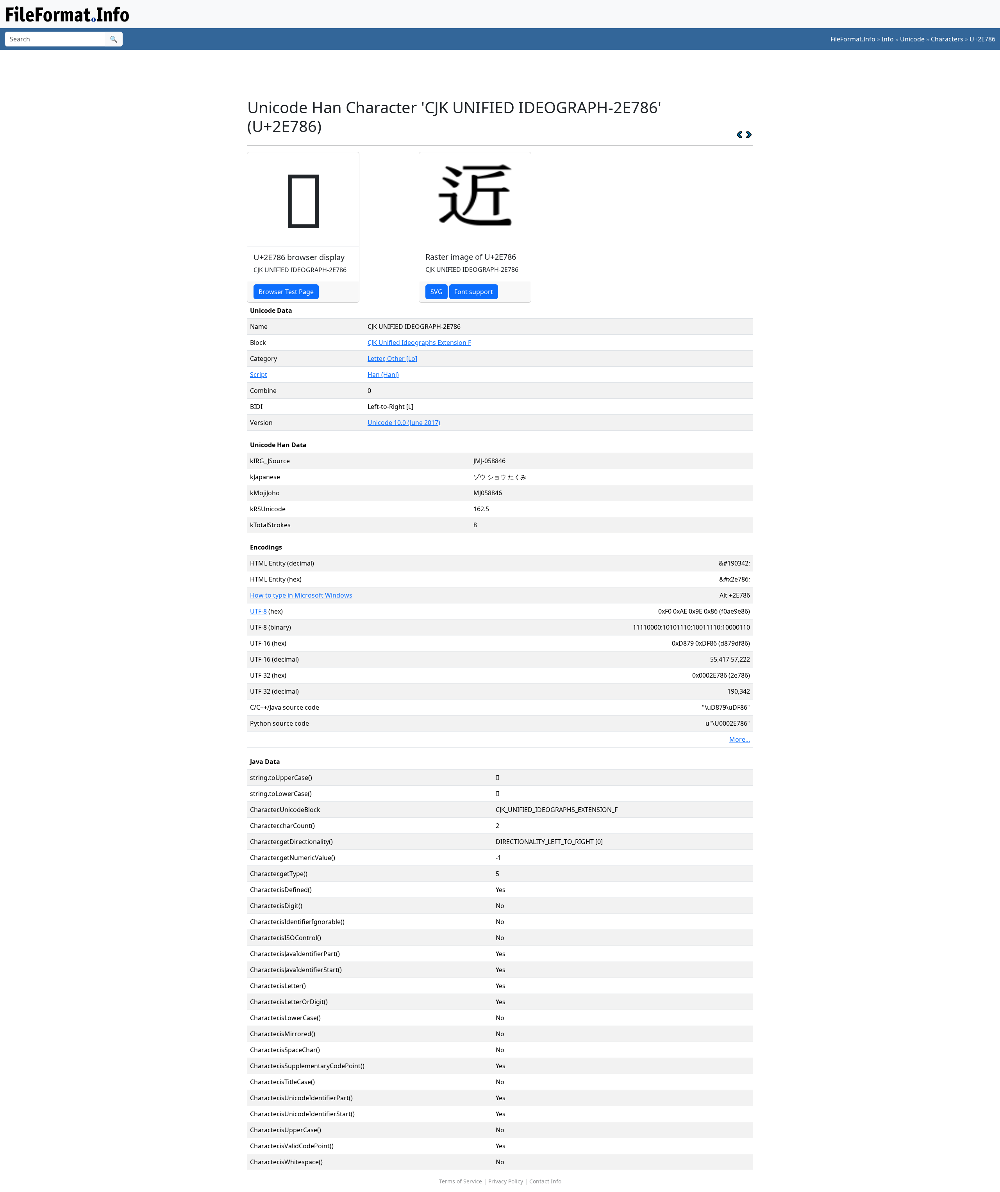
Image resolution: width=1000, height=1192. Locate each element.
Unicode (912, 39)
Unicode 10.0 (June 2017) (404, 422)
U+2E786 (982, 39)
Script (258, 374)
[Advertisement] (504, 73)
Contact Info (545, 1181)
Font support (473, 291)
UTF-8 (258, 611)
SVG (436, 291)
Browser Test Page (286, 291)
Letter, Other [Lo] (392, 358)
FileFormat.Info (852, 39)
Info (888, 39)
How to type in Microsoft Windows (301, 595)
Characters (947, 39)
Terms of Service (460, 1181)
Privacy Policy (505, 1181)
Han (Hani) (383, 374)
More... (739, 739)
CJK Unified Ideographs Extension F (419, 342)
